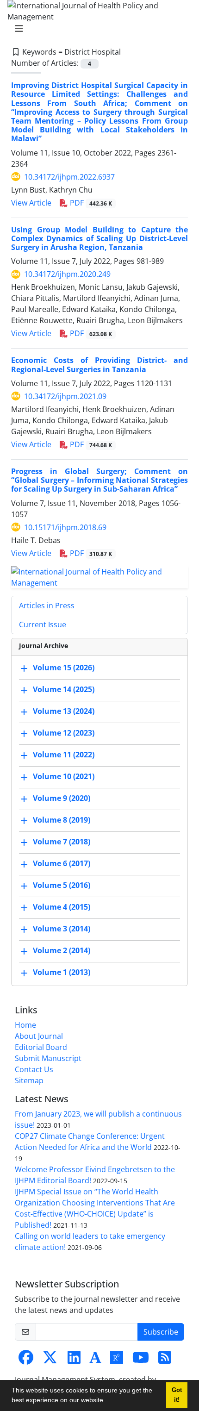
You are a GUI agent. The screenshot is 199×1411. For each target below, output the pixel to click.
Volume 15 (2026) (63, 667)
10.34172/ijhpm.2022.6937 (69, 177)
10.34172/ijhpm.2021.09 (65, 396)
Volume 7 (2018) (61, 842)
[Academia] (95, 1360)
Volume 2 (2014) (61, 950)
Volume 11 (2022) (63, 754)
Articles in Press (47, 605)
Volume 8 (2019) (61, 820)
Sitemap (29, 1080)
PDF (90, 203)
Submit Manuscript (48, 1058)
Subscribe (160, 1332)
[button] (108, 1401)
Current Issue (42, 624)
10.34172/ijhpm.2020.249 (67, 274)
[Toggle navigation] (96, 28)
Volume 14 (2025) (63, 689)
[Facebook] (26, 1360)
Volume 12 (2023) (63, 733)
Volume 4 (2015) (61, 907)
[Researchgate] (117, 1360)
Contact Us (34, 1069)
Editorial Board (41, 1047)
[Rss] (165, 1360)
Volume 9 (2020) (61, 798)
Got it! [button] (177, 1395)
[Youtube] (141, 1360)
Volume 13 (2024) (63, 711)
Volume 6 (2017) (61, 863)
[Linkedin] (74, 1360)
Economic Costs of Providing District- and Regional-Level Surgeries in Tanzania (99, 364)
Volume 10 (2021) (63, 776)
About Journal (39, 1036)
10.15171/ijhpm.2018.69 (65, 527)
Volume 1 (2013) (61, 972)
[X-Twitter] (50, 1360)
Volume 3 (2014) (61, 929)
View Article (31, 203)
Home (25, 1025)
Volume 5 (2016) (61, 885)
